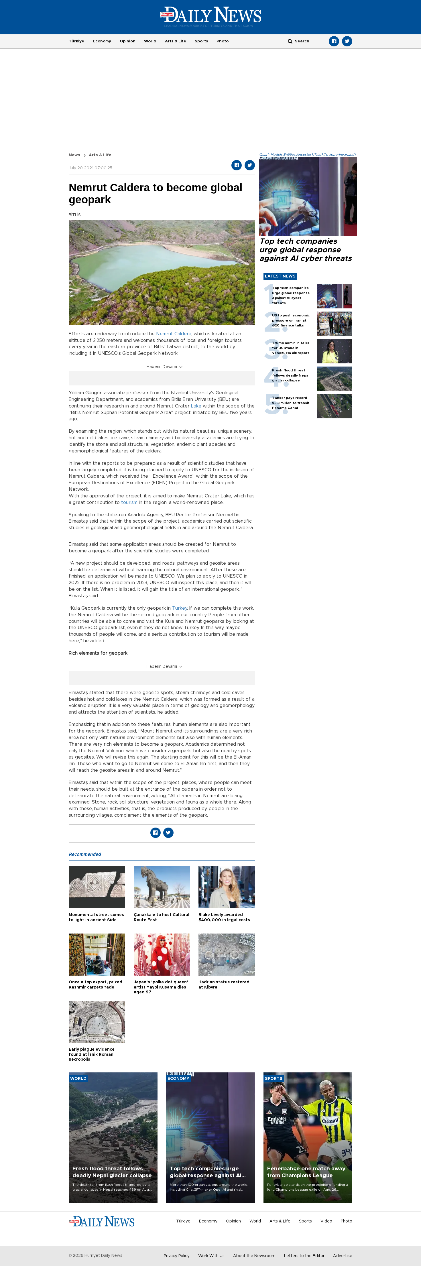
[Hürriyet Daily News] (210, 17)
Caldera (182, 334)
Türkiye (76, 41)
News (74, 155)
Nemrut (164, 334)
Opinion (127, 41)
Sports (201, 41)
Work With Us (211, 1256)
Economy (102, 41)
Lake (196, 406)
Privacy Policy (177, 1256)
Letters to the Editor (304, 1256)
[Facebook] (334, 41)
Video (326, 1221)
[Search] (290, 41)
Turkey (179, 608)
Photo (223, 41)
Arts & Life (175, 41)
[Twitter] (347, 41)
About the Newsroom (254, 1256)
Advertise (342, 1256)
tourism (129, 502)
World (150, 41)
